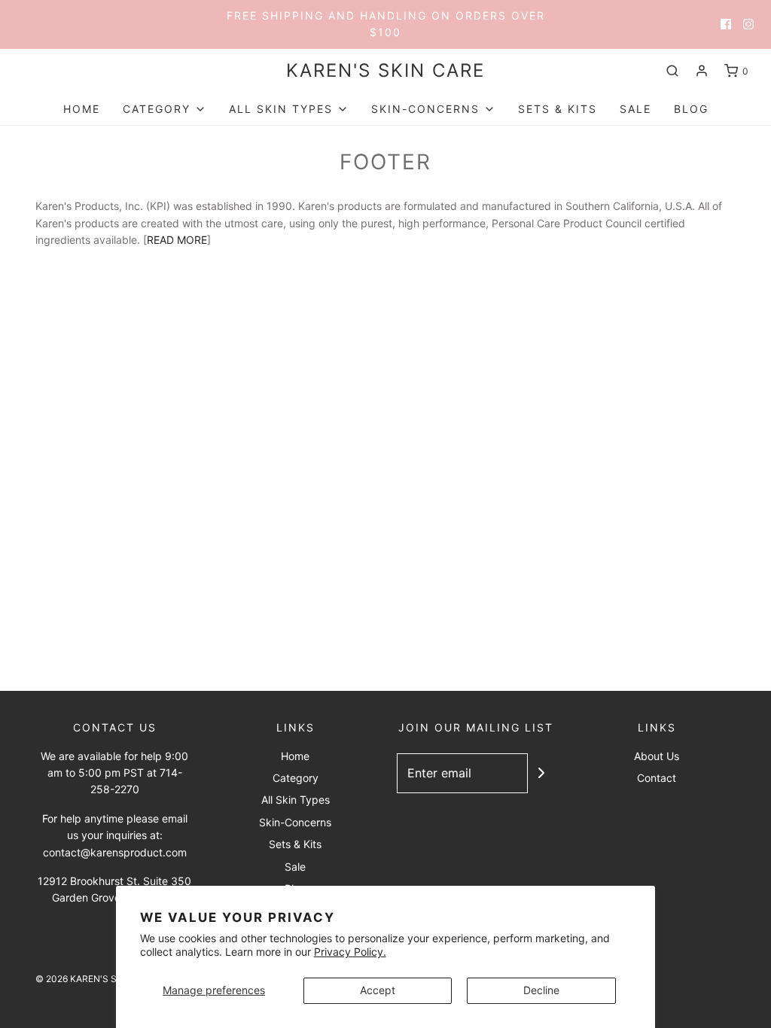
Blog (691, 108)
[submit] (541, 773)
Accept (377, 990)
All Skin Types (295, 799)
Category (295, 777)
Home (81, 108)
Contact (656, 777)
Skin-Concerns (295, 822)
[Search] (672, 71)
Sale (635, 108)
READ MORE (177, 239)
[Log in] (702, 71)
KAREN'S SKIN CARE (385, 70)
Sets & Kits (557, 108)
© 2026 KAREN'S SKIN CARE (96, 978)
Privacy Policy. (350, 951)
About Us (656, 756)
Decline (541, 990)
